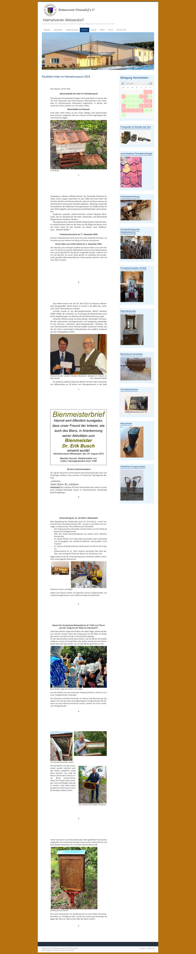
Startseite (46, 30)
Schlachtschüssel (72, 30)
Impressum (143, 948)
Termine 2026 (121, 30)
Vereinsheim (58, 30)
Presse (110, 30)
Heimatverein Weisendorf (63, 20)
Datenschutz (150, 948)
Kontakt (93, 30)
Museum (84, 30)
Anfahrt (102, 30)
